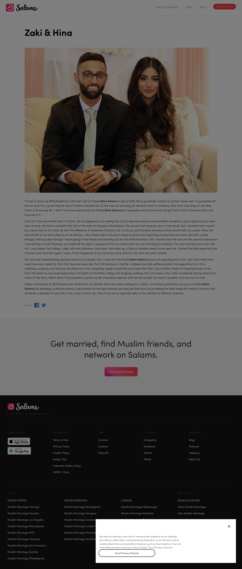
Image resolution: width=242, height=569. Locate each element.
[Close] (229, 526)
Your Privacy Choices (127, 553)
